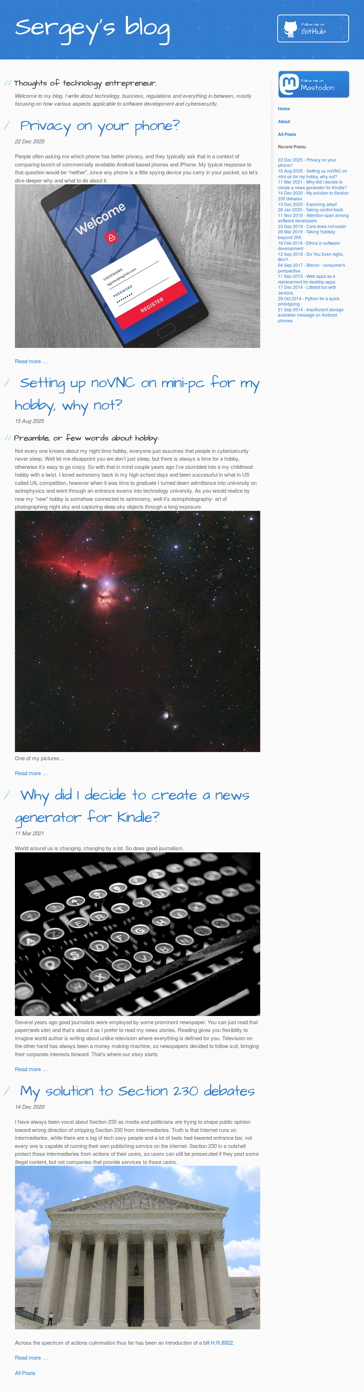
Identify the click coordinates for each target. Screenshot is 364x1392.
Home (284, 108)
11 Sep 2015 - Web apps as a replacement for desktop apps (306, 279)
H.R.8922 (222, 1342)
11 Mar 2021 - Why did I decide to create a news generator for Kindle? (312, 184)
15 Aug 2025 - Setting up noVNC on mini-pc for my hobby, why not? (312, 173)
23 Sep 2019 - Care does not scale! (312, 226)
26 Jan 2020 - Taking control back (310, 209)
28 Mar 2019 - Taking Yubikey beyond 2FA (306, 234)
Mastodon (317, 85)
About (284, 121)
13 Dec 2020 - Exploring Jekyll (307, 204)
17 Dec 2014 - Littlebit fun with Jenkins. (307, 290)
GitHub (313, 29)
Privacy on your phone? (97, 126)
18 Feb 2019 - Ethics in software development (309, 246)
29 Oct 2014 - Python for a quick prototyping (308, 301)
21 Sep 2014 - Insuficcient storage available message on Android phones (311, 314)
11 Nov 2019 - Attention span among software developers (313, 218)
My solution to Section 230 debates (135, 1091)
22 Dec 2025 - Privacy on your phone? (307, 162)
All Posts (25, 1372)
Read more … (31, 361)
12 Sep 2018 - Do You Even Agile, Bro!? (311, 257)
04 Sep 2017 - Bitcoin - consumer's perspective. (311, 268)
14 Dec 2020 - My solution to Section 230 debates (313, 195)
